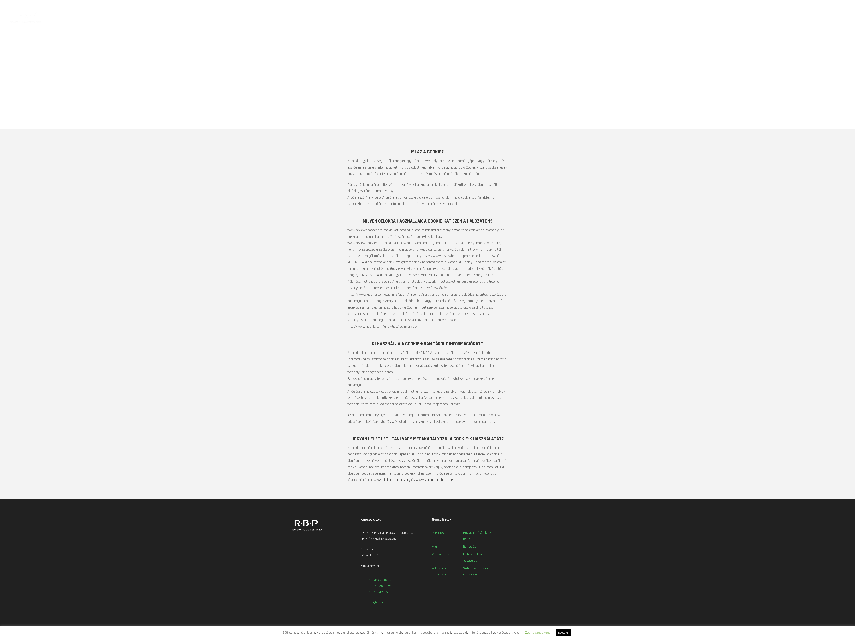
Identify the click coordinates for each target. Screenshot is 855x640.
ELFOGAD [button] (563, 632)
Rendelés (780, 15)
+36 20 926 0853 (379, 580)
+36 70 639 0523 (379, 586)
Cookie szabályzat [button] (537, 632)
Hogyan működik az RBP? (732, 15)
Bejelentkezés (836, 15)
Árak (762, 15)
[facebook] (828, 5)
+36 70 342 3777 (378, 592)
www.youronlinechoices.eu (435, 479)
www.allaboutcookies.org (392, 479)
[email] (820, 5)
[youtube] (836, 5)
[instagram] (844, 5)
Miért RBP (439, 532)
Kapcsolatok (804, 15)
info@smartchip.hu (380, 602)
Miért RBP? (697, 15)
